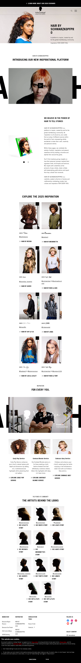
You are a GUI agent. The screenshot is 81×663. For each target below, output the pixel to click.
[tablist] (24, 162)
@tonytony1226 (57, 371)
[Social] (67, 620)
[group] (24, 150)
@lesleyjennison (33, 371)
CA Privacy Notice (18, 643)
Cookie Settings (32, 659)
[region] (40, 650)
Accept (47, 659)
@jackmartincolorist (57, 547)
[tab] (24, 162)
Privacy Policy (63, 642)
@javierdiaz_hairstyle (25, 281)
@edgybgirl (45, 237)
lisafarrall (23, 371)
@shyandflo (22, 327)
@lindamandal (46, 327)
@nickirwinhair (46, 281)
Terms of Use (35, 642)
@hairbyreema (23, 237)
